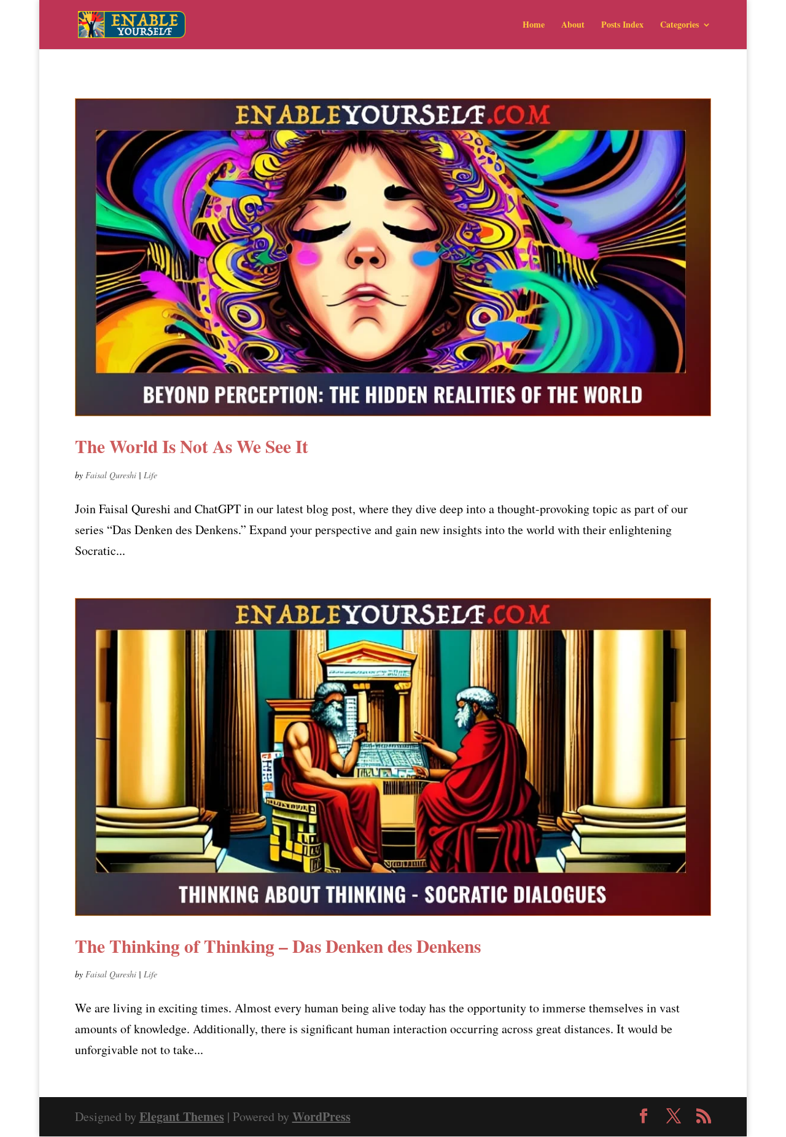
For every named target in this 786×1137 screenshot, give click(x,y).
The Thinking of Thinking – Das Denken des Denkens (278, 946)
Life (150, 475)
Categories (679, 25)
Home (534, 25)
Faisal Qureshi (110, 475)
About (573, 25)
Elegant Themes (181, 1116)
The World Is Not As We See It (191, 446)
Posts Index (622, 25)
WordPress (321, 1116)
